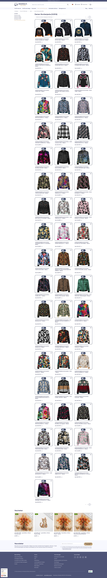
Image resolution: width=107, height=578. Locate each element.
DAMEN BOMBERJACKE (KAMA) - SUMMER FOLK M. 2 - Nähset (62, 117)
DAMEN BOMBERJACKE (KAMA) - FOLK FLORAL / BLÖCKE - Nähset (63, 397)
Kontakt (15, 563)
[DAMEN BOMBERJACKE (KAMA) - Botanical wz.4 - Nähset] (44, 309)
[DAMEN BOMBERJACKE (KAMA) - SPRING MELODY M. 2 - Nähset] (83, 131)
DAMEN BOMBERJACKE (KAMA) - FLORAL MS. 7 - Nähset (42, 295)
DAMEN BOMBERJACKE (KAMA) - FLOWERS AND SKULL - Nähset (62, 347)
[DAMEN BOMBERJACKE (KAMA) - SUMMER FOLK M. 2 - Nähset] (63, 105)
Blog (86, 8)
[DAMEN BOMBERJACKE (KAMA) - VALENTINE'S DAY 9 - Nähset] (63, 53)
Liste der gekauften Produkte (39, 562)
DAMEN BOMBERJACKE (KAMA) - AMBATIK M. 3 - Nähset (62, 473)
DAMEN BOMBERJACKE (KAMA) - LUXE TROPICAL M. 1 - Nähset (63, 218)
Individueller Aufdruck (53, 8)
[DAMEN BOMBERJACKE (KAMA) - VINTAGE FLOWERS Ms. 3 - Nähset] (44, 131)
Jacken (31, 11)
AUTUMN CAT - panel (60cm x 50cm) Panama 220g (42, 533)
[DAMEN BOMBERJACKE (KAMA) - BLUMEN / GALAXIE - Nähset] (44, 156)
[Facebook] (75, 557)
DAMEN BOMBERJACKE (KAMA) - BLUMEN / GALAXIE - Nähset (42, 167)
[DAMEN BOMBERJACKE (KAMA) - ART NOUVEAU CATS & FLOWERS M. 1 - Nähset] (63, 309)
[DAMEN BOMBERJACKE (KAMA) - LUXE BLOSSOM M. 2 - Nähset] (44, 462)
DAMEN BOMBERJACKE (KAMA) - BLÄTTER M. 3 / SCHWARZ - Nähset (42, 218)
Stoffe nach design (26, 8)
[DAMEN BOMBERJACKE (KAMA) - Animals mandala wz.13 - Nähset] (83, 28)
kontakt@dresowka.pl (48, 575)
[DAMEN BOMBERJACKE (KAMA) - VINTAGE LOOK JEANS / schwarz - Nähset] (63, 79)
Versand (55, 558)
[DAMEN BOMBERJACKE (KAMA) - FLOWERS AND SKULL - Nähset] (63, 335)
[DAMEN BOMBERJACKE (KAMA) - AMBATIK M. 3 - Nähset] (63, 462)
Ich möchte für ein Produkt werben (20, 560)
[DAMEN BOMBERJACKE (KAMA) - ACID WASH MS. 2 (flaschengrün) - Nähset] (83, 284)
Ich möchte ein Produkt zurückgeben (20, 562)
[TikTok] (83, 557)
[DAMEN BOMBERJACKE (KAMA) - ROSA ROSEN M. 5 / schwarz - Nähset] (83, 206)
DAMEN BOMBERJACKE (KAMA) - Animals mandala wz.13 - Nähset (82, 39)
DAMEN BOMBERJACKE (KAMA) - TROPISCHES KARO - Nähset (42, 269)
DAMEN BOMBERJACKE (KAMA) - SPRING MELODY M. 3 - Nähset (82, 117)
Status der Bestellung (18, 556)
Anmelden (78, 4)
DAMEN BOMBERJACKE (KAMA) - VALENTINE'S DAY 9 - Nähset (62, 65)
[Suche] (68, 4)
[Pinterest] (80, 557)
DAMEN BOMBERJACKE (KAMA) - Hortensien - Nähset (82, 397)
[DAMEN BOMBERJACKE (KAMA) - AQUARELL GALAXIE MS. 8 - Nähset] (44, 488)
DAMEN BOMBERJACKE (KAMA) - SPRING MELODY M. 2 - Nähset (82, 142)
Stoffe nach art (17, 8)
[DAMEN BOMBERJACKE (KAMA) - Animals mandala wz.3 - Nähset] (44, 28)
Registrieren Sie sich (88, 544)
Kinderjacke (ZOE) (17, 15)
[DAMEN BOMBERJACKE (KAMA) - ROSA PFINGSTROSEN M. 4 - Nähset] (83, 437)
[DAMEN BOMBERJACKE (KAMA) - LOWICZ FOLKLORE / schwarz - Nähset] (83, 257)
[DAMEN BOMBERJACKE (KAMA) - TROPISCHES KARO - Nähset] (44, 257)
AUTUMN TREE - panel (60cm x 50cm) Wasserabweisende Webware (82, 533)
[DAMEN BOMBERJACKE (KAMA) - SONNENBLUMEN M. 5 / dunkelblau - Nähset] (44, 231)
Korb (35, 558)
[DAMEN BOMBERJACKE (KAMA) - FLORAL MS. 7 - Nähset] (44, 284)
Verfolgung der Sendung (18, 558)
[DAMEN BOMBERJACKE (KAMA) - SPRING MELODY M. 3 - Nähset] (83, 105)
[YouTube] (86, 557)
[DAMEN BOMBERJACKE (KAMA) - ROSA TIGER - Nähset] (83, 79)
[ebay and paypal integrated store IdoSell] (90, 571)
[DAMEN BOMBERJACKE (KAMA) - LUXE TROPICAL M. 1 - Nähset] (63, 206)
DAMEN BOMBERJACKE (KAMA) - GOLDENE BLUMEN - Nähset (62, 448)
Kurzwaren (34, 8)
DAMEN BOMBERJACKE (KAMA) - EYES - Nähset (63, 372)
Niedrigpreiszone (62, 8)
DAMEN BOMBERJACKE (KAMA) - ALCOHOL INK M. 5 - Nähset (82, 320)
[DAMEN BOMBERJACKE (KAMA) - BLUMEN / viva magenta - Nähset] (63, 412)
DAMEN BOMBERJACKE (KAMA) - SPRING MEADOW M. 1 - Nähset (62, 243)
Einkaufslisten (84, 4)
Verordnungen (56, 562)
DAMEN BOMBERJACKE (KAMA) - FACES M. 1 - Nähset (42, 372)
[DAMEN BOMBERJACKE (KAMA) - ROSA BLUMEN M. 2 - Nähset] (83, 181)
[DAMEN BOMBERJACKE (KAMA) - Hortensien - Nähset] (83, 385)
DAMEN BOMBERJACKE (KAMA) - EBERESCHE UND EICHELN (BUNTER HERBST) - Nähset (63, 269)
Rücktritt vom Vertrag (58, 565)
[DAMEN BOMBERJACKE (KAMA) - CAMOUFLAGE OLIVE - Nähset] (44, 181)
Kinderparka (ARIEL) (17, 16)
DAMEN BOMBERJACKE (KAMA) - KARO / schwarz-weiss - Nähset (63, 142)
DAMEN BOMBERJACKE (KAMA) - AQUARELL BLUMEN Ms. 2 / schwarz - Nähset (83, 474)
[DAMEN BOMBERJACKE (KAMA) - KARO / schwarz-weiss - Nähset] (63, 131)
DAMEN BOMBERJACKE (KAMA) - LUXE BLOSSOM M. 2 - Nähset (43, 473)
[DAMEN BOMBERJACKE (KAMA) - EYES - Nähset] (63, 360)
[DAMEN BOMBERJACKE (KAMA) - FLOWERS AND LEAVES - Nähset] (83, 53)
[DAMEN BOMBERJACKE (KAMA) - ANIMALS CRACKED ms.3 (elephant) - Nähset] (44, 53)
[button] (16, 522)
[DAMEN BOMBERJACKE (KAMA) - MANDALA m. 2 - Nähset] (63, 181)
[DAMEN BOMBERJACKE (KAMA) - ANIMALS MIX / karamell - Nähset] (63, 284)
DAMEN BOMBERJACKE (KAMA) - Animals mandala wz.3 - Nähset (42, 39)
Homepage (16, 11)
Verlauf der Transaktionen (38, 563)
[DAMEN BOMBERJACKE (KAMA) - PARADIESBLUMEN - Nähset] (44, 437)
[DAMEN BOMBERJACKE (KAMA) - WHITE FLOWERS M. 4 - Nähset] (83, 360)
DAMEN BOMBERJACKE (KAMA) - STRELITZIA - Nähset (42, 91)
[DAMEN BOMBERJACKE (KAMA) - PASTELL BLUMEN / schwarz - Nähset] (83, 412)
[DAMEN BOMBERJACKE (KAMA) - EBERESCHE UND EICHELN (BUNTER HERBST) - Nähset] (63, 257)
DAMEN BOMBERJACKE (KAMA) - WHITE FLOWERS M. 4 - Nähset (82, 372)
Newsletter (18, 544)
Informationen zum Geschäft (59, 556)
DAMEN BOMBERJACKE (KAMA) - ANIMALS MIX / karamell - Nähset (62, 295)
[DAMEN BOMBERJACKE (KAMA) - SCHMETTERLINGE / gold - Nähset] (83, 156)
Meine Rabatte (36, 565)
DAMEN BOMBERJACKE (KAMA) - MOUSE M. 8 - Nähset (42, 347)
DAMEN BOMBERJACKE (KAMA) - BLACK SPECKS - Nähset (62, 167)
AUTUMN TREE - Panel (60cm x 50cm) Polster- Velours (62, 533)
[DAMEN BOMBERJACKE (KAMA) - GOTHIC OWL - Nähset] (63, 28)
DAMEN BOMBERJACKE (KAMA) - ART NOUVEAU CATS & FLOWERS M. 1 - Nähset (63, 321)
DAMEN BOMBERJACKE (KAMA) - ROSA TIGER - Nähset (83, 91)
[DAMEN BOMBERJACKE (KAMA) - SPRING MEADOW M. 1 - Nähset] (63, 231)
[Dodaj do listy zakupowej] (31, 514)
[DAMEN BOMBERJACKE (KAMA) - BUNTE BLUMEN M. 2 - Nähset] (44, 105)
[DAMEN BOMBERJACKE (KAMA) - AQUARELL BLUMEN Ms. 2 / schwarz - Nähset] (83, 462)
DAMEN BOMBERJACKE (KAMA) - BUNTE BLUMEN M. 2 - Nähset (42, 117)
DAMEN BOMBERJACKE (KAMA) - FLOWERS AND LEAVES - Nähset (82, 65)
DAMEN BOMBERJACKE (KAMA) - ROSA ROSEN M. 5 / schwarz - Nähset (83, 218)
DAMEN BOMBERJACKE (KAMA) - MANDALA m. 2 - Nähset (62, 193)
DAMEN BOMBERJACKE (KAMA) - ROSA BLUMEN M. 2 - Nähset (83, 193)
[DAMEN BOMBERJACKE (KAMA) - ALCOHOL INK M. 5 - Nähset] (83, 309)
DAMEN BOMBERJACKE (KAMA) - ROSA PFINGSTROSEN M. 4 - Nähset (83, 448)
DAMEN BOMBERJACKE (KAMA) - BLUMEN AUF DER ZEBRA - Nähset (82, 243)
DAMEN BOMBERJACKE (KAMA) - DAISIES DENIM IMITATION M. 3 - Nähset (42, 397)
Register (35, 556)
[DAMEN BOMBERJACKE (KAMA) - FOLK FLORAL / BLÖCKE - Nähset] (63, 385)
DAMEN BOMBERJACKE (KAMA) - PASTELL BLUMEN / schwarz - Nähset (83, 423)
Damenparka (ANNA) (17, 17)
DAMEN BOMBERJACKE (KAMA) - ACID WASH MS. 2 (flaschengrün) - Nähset (83, 295)
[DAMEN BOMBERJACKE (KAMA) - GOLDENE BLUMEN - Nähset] (63, 437)
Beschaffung (17, 554)
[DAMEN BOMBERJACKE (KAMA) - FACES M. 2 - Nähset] (83, 335)
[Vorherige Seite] (86, 17)
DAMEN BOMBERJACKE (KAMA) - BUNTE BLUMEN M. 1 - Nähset (42, 423)
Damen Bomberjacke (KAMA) (19, 20)
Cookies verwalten (57, 567)
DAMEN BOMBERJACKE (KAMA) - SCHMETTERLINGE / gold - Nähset (82, 167)
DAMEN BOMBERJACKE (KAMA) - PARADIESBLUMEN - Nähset (42, 448)
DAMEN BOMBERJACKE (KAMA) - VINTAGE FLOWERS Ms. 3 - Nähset (42, 142)
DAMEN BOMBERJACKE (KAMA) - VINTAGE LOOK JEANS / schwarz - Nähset (62, 91)
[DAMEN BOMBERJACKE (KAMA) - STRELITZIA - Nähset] (44, 79)
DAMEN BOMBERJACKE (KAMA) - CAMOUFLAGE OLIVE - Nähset (42, 193)
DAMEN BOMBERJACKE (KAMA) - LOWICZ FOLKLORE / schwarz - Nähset (83, 269)
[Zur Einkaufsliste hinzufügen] (51, 21)
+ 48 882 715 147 (39, 575)
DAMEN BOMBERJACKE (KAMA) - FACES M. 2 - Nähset (82, 347)
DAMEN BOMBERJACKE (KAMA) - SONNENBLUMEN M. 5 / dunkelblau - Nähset (43, 243)
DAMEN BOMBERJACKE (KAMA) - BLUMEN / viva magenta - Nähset (62, 423)
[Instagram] (78, 557)
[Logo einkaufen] (20, 4)
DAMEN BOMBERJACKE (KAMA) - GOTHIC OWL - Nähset (62, 39)
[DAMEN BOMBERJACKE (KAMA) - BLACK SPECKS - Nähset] (63, 156)
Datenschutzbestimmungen (59, 563)
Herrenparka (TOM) (17, 18)
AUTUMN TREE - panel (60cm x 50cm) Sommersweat (22, 533)
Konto (35, 554)
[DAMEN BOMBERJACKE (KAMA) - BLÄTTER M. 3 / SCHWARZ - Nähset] (44, 206)
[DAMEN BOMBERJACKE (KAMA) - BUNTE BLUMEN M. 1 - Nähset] (44, 412)
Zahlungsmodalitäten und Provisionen (60, 560)
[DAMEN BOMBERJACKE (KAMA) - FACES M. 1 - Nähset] (44, 360)
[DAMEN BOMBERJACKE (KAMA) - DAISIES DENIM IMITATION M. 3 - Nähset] (44, 385)
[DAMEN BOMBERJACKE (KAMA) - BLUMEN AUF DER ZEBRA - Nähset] (83, 231)
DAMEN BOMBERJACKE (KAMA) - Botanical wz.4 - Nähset (42, 320)
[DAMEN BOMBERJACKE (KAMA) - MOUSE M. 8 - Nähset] (44, 335)
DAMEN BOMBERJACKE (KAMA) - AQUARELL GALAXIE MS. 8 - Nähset (42, 500)
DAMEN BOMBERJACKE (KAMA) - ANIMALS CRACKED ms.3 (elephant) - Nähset (43, 65)
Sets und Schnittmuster (42, 8)
